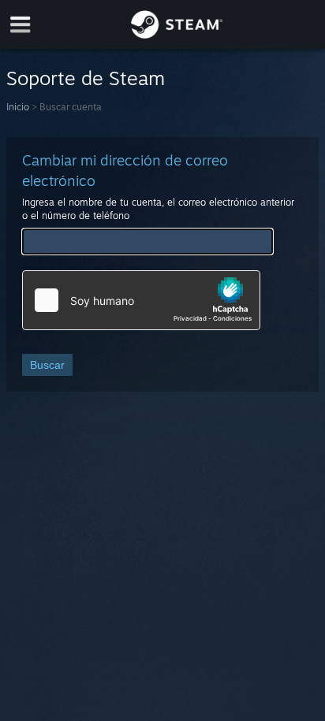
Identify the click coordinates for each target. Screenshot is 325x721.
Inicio (17, 107)
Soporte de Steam (85, 78)
